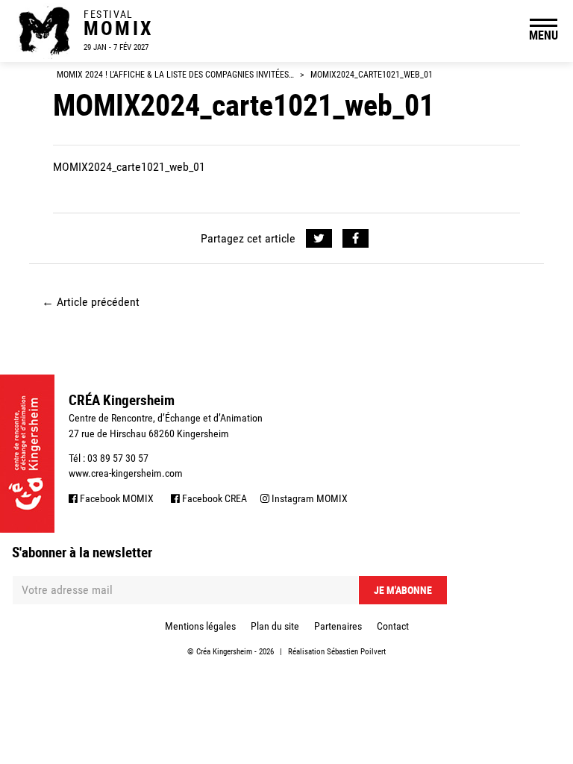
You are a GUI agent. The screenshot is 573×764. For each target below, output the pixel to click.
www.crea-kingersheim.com (126, 473)
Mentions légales (200, 626)
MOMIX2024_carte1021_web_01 (129, 167)
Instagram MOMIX (308, 498)
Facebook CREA (213, 498)
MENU (543, 35)
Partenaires (338, 626)
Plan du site (275, 626)
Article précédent (91, 302)
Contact (393, 626)
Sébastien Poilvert (356, 652)
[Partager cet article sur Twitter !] (319, 238)
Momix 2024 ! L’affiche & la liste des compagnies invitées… (175, 74)
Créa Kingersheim (224, 652)
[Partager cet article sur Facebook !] (355, 238)
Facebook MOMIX (116, 498)
